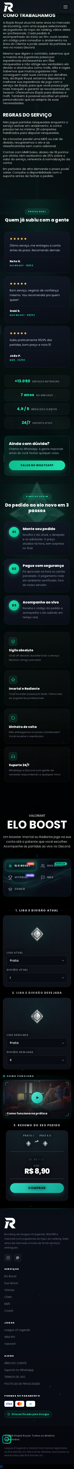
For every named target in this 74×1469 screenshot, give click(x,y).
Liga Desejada (17, 1035)
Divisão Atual (17, 969)
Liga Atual (15, 952)
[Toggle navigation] (65, 7)
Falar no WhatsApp (37, 465)
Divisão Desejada (20, 1052)
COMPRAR (37, 1188)
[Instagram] (6, 1439)
